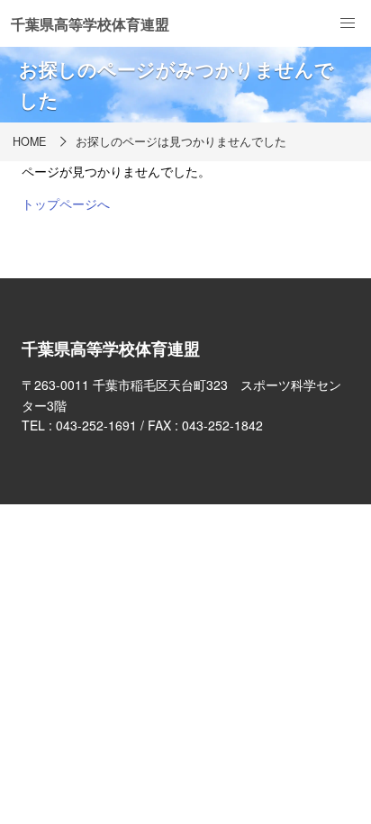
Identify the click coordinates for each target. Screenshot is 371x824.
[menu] (347, 23)
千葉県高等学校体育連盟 (90, 23)
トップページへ (66, 204)
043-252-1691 (96, 425)
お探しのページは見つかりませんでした (181, 141)
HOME (29, 141)
